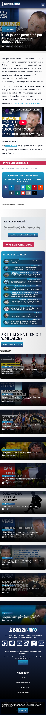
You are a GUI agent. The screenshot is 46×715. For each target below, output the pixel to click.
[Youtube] (19, 643)
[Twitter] (12, 643)
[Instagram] (34, 643)
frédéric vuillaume (17, 168)
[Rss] (26, 643)
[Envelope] (41, 643)
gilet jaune (28, 168)
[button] (43, 5)
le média (36, 168)
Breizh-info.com (11, 146)
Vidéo (12, 29)
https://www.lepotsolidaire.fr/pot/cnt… (28, 103)
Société (6, 29)
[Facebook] (4, 643)
